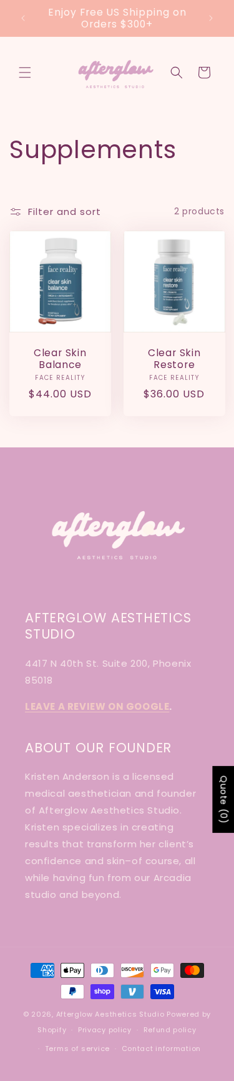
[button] (25, 72)
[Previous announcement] (23, 18)
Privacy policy (105, 1030)
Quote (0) (223, 799)
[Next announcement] (211, 18)
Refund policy (170, 1030)
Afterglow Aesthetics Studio (110, 1014)
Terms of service (77, 1049)
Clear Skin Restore (173, 358)
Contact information (161, 1049)
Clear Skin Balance (60, 358)
